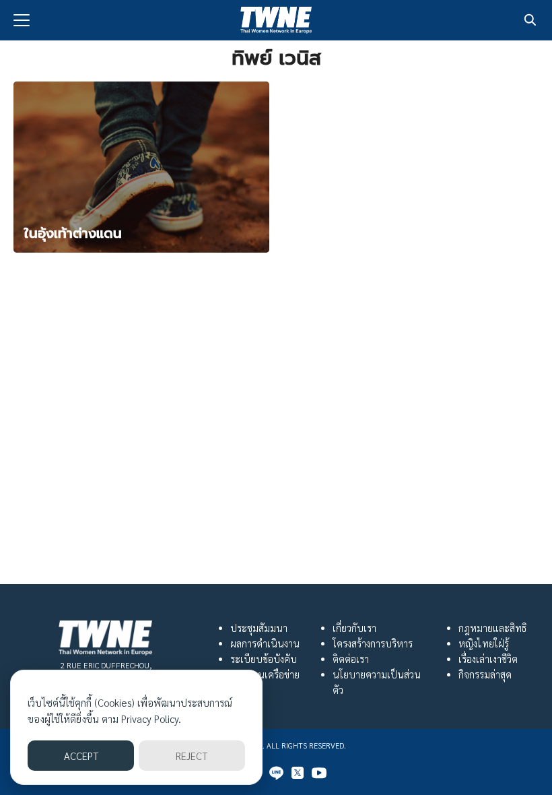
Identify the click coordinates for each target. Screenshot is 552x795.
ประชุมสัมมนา (258, 628)
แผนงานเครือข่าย (265, 674)
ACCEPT (81, 755)
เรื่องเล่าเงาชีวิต (488, 659)
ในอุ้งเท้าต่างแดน (73, 233)
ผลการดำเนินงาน (265, 643)
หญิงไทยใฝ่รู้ (483, 643)
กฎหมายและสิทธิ (492, 628)
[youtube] (319, 773)
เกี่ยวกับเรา (354, 628)
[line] (276, 773)
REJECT (191, 755)
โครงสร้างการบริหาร (373, 643)
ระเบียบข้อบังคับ (263, 659)
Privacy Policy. (151, 718)
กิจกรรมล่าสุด (485, 674)
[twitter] (297, 773)
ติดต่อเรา (351, 659)
